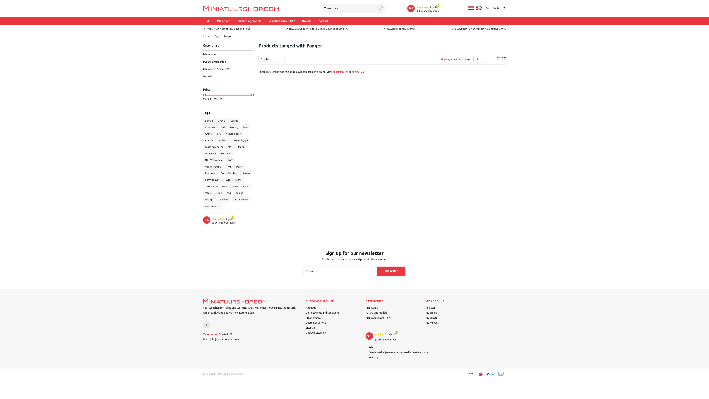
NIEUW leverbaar (214, 160)
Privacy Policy (313, 317)
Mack (241, 147)
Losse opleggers (214, 147)
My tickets (431, 317)
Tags (216, 36)
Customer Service (316, 322)
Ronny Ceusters (229, 173)
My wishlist (432, 322)
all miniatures (340, 71)
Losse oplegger (240, 140)
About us (311, 307)
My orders (431, 312)
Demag (234, 127)
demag (239, 193)
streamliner (223, 199)
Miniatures (223, 21)
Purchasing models (249, 21)
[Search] (381, 8)
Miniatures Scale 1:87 (281, 21)
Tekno (238, 179)
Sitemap (310, 327)
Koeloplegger (233, 133)
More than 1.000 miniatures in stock (228, 29)
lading (208, 199)
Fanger (227, 36)
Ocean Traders (213, 166)
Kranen (209, 140)
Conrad (234, 120)
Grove (208, 133)
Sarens (246, 173)
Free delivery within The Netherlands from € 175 (318, 29)
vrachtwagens (212, 206)
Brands (306, 21)
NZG (230, 160)
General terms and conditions (322, 312)
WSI (220, 193)
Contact (323, 21)
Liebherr (222, 140)
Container (210, 127)
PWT (228, 166)
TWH (227, 179)
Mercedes (226, 153)
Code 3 (221, 120)
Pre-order (210, 173)
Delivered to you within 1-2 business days (480, 29)
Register (430, 307)
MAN (230, 147)
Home (206, 36)
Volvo (246, 186)
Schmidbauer (212, 179)
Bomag (209, 120)
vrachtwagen (241, 199)
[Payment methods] (471, 374)
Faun (245, 127)
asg (229, 193)
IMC (219, 133)
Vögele (209, 193)
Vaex (235, 186)
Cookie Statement (316, 332)
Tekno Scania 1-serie (216, 186)
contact (356, 71)
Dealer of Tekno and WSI (401, 29)
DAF (223, 127)
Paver (239, 166)
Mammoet (210, 153)
